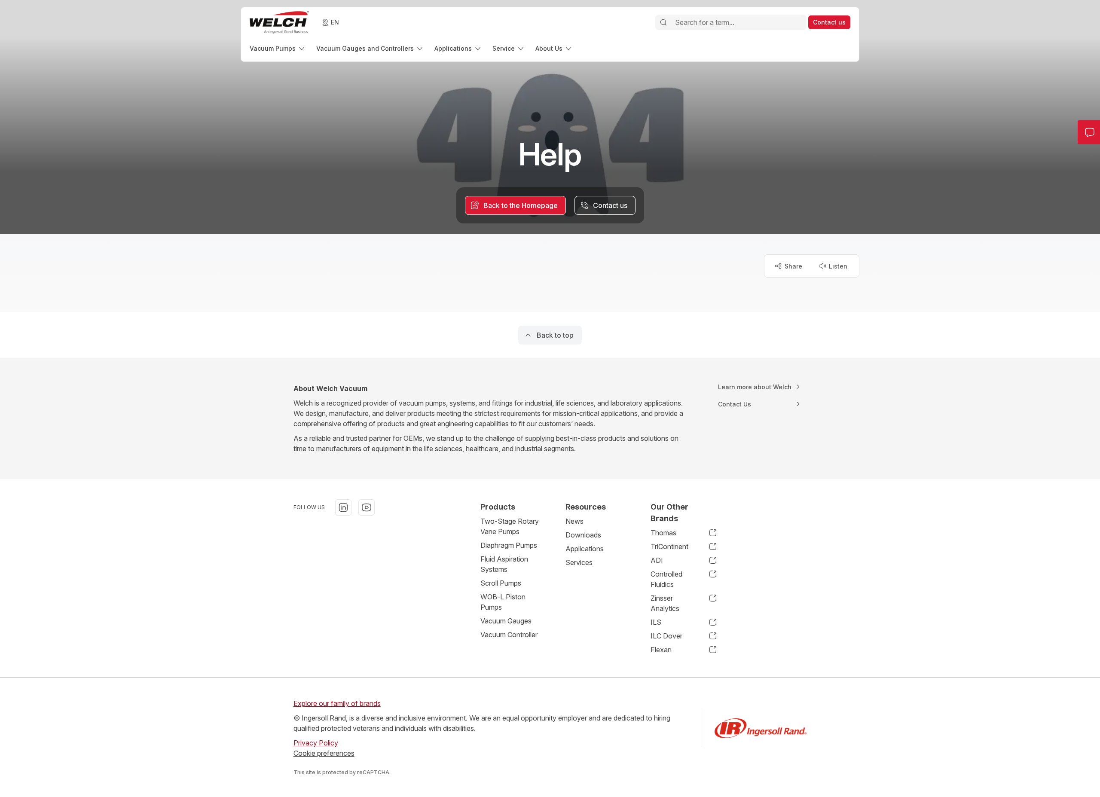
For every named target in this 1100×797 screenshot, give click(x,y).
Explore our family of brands (337, 703)
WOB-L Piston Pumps (503, 601)
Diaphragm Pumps (508, 545)
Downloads (583, 535)
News (574, 521)
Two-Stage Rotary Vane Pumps (509, 526)
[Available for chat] (1076, 775)
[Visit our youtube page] (366, 507)
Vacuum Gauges (506, 621)
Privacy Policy (315, 743)
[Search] (663, 22)
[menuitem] (278, 48)
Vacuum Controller (509, 634)
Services (579, 562)
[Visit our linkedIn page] (343, 507)
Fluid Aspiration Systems (504, 564)
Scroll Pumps (500, 583)
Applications (584, 548)
